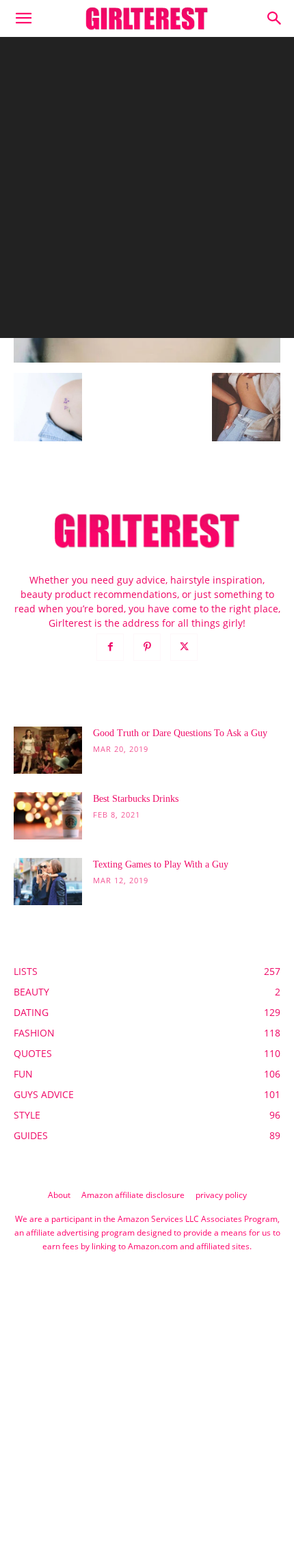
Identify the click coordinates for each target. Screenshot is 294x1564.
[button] (23, 18)
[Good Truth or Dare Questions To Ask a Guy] (48, 750)
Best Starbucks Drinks (135, 799)
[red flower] (147, 359)
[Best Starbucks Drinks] (48, 815)
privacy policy (221, 1195)
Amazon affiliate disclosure (133, 1195)
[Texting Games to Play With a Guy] (48, 881)
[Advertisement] (147, 191)
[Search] (275, 18)
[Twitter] (184, 647)
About (59, 1195)
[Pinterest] (147, 647)
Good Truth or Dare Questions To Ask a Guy (180, 733)
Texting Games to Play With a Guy (160, 864)
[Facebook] (110, 647)
